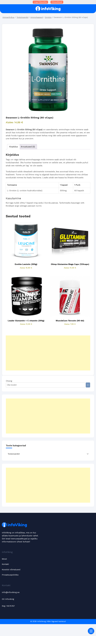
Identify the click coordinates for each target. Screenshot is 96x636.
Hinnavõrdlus (8, 17)
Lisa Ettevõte (40, 2)
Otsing (9, 381)
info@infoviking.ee (11, 592)
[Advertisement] (48, 352)
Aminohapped (36, 17)
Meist (4, 559)
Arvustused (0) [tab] (28, 147)
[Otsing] (88, 384)
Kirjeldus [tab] (13, 147)
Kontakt (5, 564)
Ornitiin (48, 17)
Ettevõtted (57, 2)
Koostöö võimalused (11, 570)
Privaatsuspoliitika (10, 575)
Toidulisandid (22, 17)
